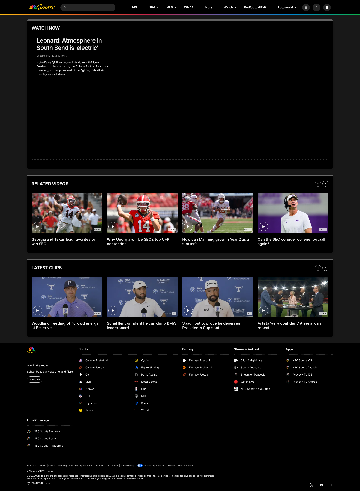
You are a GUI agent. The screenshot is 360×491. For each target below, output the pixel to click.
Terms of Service (185, 465)
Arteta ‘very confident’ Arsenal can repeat (289, 325)
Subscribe (34, 379)
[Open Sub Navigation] (140, 7)
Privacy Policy (127, 465)
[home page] (42, 7)
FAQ (71, 465)
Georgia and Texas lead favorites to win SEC (63, 241)
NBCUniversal (47, 471)
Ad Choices (112, 465)
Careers (42, 465)
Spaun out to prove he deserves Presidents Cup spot (211, 325)
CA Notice (170, 465)
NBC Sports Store (84, 465)
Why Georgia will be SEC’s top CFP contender (138, 241)
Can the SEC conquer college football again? (291, 241)
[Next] (325, 184)
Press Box (100, 465)
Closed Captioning (57, 465)
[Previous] (318, 184)
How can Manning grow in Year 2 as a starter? (215, 241)
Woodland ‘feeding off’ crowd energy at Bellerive (65, 325)
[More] (306, 7)
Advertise (31, 465)
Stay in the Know (37, 365)
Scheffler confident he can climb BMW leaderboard (141, 325)
